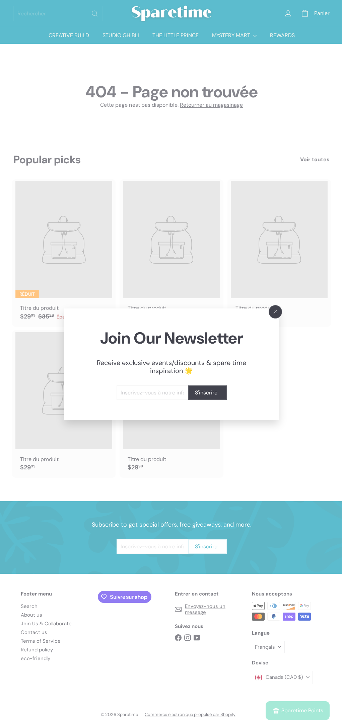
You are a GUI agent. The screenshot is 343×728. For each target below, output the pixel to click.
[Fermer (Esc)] (273, 311)
